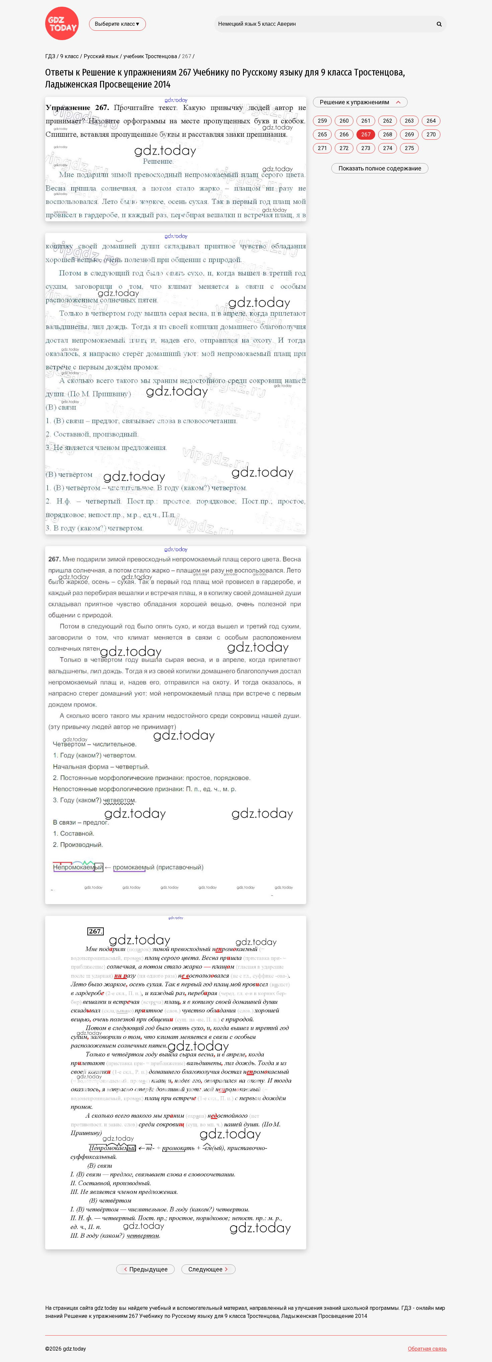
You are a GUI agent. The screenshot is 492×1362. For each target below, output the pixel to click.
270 (431, 134)
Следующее (206, 1269)
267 (366, 134)
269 (409, 134)
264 (431, 121)
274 (387, 148)
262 (387, 121)
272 (344, 148)
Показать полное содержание (379, 168)
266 (344, 134)
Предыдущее (148, 1269)
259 (322, 121)
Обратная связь (427, 1349)
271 (322, 148)
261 (366, 121)
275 (409, 148)
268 (387, 134)
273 (366, 148)
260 (344, 121)
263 (409, 121)
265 (322, 134)
